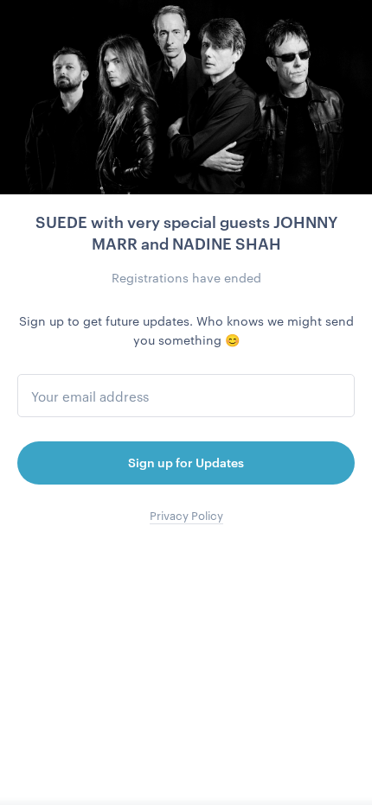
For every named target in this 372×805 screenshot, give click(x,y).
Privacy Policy (186, 516)
